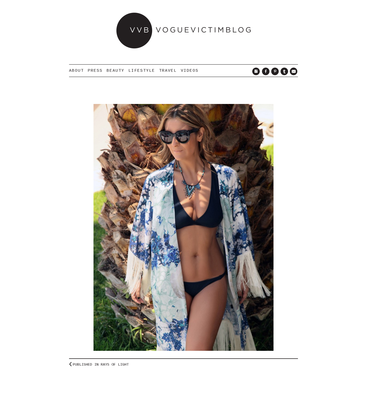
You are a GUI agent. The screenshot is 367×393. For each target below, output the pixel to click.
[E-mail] (293, 73)
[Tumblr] (283, 73)
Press (95, 70)
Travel (168, 70)
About (76, 70)
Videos (190, 70)
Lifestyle (141, 70)
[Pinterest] (274, 73)
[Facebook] (264, 73)
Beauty (115, 70)
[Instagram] (255, 73)
